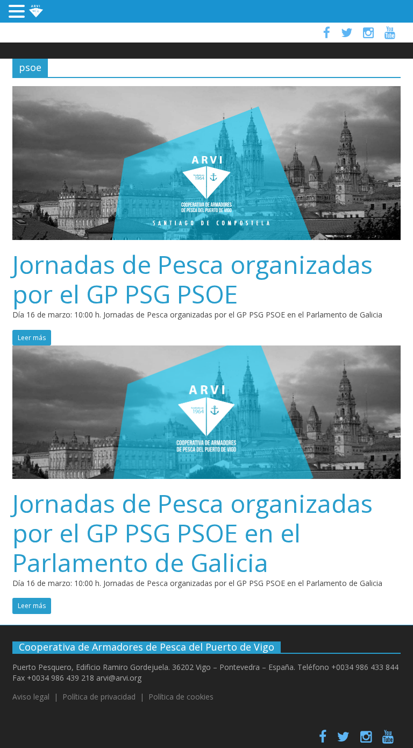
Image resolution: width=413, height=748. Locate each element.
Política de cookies (180, 696)
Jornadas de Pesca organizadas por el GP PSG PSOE (192, 279)
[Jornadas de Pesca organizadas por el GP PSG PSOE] (206, 92)
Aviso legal (30, 696)
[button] (18, 12)
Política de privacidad (99, 696)
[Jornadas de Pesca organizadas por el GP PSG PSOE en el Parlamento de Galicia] (206, 352)
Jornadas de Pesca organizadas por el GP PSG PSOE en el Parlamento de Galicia (192, 532)
